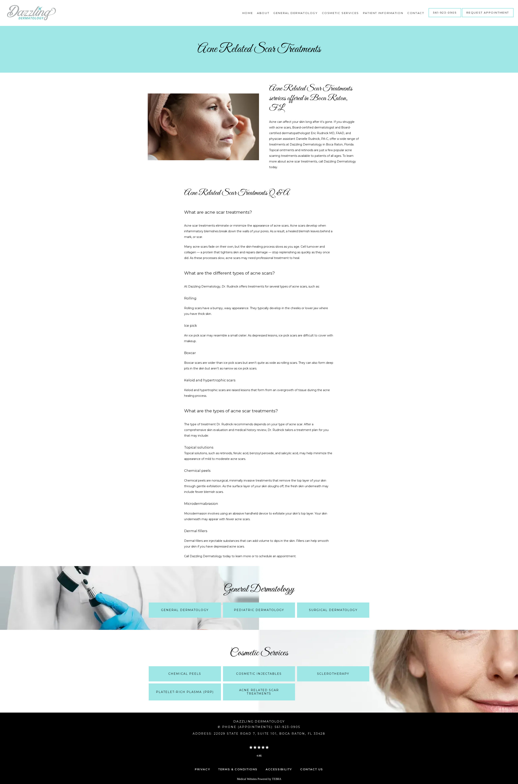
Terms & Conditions (238, 769)
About (263, 13)
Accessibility (279, 769)
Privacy (202, 769)
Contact (415, 13)
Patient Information (383, 13)
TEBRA (276, 779)
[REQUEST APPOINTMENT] (488, 16)
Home (247, 13)
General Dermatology (295, 13)
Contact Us (311, 769)
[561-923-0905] (444, 16)
